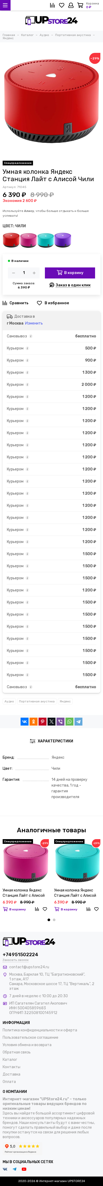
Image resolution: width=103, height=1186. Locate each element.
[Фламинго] (28, 240)
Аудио (9, 701)
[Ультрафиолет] (62, 240)
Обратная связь (17, 1052)
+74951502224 (20, 954)
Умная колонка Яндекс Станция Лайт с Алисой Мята (75, 893)
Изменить (34, 323)
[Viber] (60, 722)
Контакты (11, 1067)
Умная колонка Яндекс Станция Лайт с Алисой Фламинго (24, 893)
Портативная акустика (37, 701)
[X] (51, 722)
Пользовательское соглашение (30, 1037)
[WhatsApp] (69, 722)
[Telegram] (78, 722)
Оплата (9, 1081)
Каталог (10, 1059)
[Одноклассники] (34, 722)
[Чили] (11, 240)
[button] (49, 920)
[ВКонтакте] (25, 722)
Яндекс (65, 701)
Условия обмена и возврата (27, 1045)
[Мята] (45, 240)
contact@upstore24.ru (29, 967)
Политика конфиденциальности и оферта (40, 1030)
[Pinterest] (42, 722)
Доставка (11, 1074)
